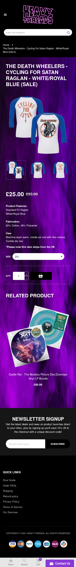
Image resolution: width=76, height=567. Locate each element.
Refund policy (10, 496)
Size (8, 256)
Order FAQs (9, 485)
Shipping (8, 491)
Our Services (10, 512)
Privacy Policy (11, 501)
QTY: (8, 275)
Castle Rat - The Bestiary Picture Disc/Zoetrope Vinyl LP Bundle (38, 376)
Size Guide (9, 480)
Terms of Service (12, 507)
